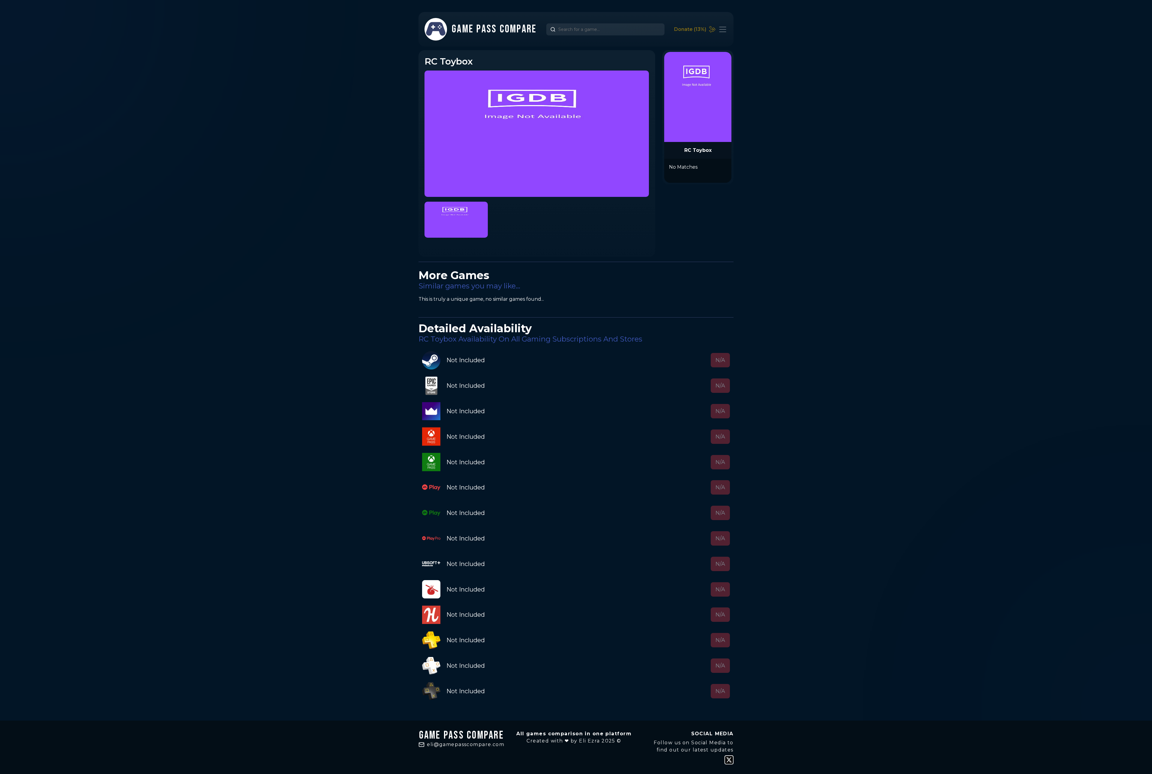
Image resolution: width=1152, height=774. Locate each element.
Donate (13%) (690, 29)
